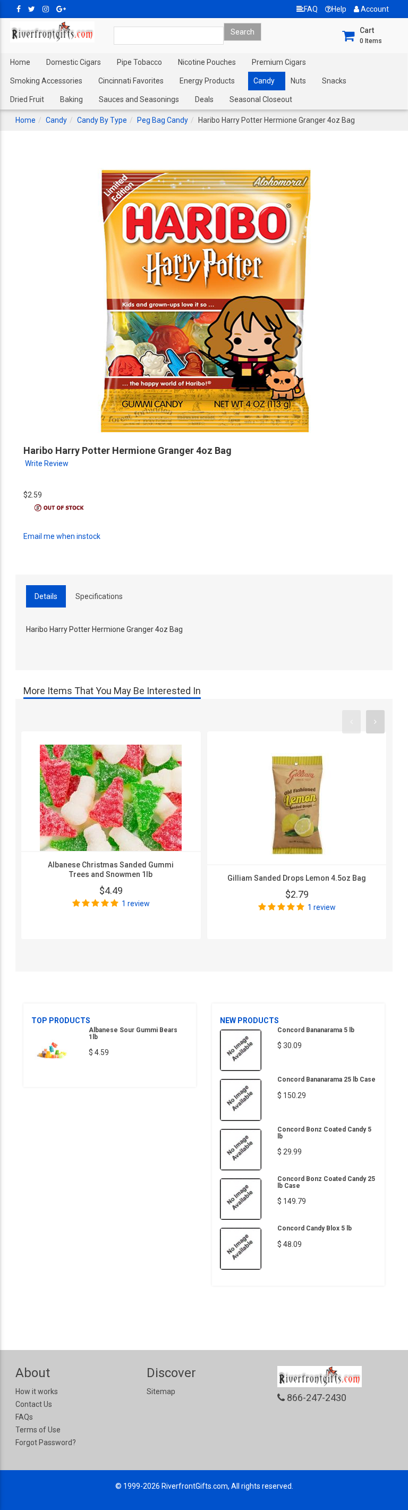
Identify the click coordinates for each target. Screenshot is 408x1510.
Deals (204, 99)
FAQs (24, 1417)
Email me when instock (61, 536)
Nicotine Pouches (207, 62)
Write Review (47, 463)
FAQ (311, 9)
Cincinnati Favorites (131, 81)
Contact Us (33, 1404)
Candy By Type (102, 120)
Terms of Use (38, 1429)
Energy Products (207, 81)
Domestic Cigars (73, 62)
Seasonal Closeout (261, 99)
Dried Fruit (27, 99)
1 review (136, 903)
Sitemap (161, 1391)
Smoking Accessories (46, 81)
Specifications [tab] (99, 596)
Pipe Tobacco (139, 62)
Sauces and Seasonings (139, 99)
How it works (36, 1391)
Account (374, 9)
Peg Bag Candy (162, 120)
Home (20, 62)
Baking (71, 99)
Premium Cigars (279, 62)
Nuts (298, 81)
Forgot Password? (45, 1442)
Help (339, 9)
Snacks (334, 81)
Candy (264, 81)
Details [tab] (46, 596)
